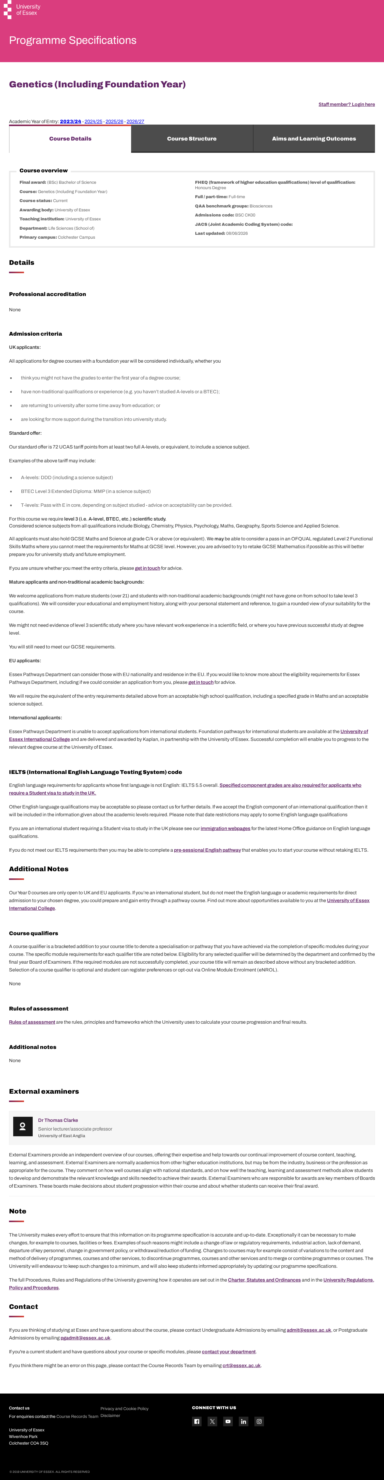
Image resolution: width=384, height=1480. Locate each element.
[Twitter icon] (212, 1421)
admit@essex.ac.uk (309, 1330)
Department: (34, 228)
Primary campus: (39, 237)
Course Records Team (77, 1416)
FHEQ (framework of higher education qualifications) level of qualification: (275, 182)
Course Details (70, 139)
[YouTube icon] (228, 1421)
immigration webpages (225, 828)
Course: (29, 191)
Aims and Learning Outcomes (314, 139)
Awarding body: (37, 210)
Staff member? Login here (347, 104)
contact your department (229, 1351)
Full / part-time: (212, 197)
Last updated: (210, 233)
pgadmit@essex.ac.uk (85, 1337)
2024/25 (93, 121)
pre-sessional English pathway (207, 850)
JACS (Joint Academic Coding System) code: (244, 224)
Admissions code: (215, 215)
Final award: (33, 182)
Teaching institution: (42, 219)
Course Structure (192, 139)
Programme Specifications (72, 40)
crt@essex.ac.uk (242, 1365)
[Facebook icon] (197, 1421)
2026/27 (135, 121)
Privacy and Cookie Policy (124, 1408)
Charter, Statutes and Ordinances (264, 1279)
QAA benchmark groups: (222, 206)
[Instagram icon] (259, 1421)
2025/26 (114, 121)
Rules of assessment (32, 1022)
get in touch (147, 568)
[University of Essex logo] (22, 10)
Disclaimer (110, 1415)
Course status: (36, 200)
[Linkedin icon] (243, 1421)
